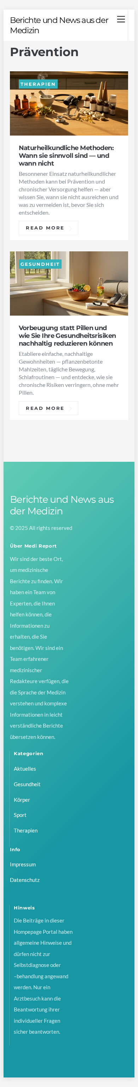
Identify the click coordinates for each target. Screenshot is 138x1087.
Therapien (38, 83)
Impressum (23, 864)
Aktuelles (25, 768)
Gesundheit (40, 264)
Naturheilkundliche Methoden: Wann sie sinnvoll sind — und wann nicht (66, 155)
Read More (45, 228)
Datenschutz (25, 880)
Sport (20, 815)
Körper (22, 799)
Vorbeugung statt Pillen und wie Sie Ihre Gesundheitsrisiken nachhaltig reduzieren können (67, 335)
